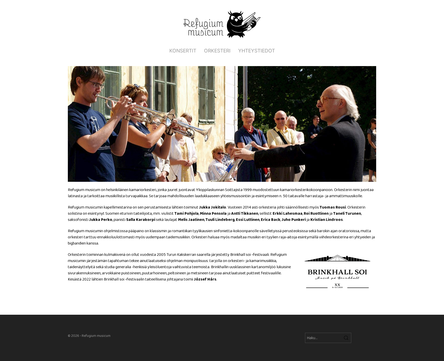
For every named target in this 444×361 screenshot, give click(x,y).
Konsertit (182, 51)
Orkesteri (217, 51)
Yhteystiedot (256, 51)
